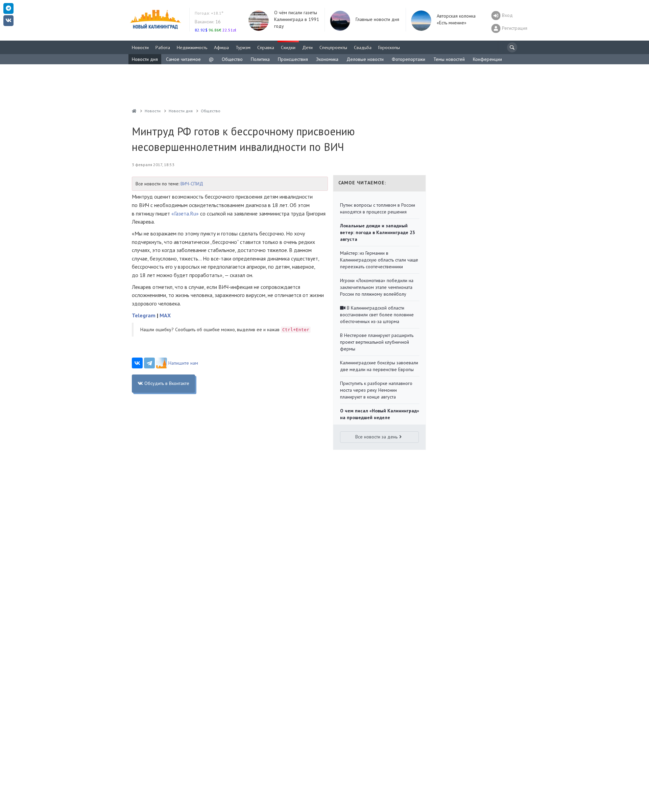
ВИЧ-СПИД (192, 184)
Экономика (327, 59)
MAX (165, 315)
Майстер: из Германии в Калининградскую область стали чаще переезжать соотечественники (379, 260)
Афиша (221, 47)
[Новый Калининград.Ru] (134, 110)
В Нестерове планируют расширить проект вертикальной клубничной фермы (376, 342)
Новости (140, 47)
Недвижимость (192, 47)
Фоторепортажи (408, 59)
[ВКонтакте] (137, 363)
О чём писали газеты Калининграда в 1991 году (296, 19)
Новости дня (145, 59)
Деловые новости (365, 59)
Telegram (143, 315)
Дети (307, 47)
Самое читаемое (183, 59)
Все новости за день (376, 437)
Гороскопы (389, 47)
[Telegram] (149, 363)
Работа (162, 47)
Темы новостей (449, 59)
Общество (232, 59)
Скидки (288, 47)
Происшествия (293, 59)
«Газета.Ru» (185, 213)
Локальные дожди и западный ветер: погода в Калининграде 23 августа (377, 232)
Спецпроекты (333, 47)
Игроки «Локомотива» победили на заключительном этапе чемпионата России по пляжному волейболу (376, 287)
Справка (265, 47)
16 (208, 22)
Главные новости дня (377, 19)
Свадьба (362, 47)
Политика (260, 59)
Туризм (243, 47)
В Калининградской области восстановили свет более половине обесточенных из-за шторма (377, 314)
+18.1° (209, 13)
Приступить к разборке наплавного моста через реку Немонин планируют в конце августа (376, 390)
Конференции (487, 59)
